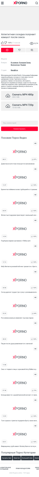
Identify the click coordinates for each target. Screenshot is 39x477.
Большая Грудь (25, 62)
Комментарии (32, 50)
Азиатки (17, 458)
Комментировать (19, 129)
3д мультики (6, 458)
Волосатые (15, 65)
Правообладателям (23, 468)
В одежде (14, 62)
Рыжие (23, 65)
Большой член (27, 458)
